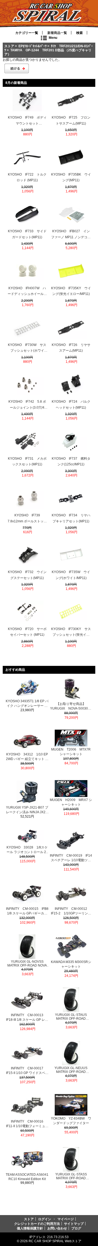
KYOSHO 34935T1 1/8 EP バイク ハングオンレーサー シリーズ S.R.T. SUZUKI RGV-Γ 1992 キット (27, 703)
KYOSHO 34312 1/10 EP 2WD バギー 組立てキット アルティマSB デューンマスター (27, 756)
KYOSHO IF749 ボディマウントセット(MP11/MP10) (27, 121)
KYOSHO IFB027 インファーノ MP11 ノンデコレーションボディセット (71, 234)
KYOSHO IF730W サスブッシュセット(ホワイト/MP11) (27, 348)
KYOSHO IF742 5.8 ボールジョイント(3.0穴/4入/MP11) (27, 405)
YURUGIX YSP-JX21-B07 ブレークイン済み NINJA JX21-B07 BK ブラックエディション (27, 810)
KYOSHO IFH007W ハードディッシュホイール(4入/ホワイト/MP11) (27, 291)
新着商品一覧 (57, 33)
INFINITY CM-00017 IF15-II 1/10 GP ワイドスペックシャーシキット (27, 1070)
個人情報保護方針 (30, 1228)
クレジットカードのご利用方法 (37, 1223)
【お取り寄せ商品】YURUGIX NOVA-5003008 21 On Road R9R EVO (71, 706)
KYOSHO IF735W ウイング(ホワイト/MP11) (71, 575)
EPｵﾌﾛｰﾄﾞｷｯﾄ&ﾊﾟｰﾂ (33, 46)
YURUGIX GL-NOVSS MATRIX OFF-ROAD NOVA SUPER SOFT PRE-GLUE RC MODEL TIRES (27, 963)
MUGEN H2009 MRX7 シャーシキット (71, 802)
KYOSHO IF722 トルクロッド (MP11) (27, 177)
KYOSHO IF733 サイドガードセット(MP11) (27, 234)
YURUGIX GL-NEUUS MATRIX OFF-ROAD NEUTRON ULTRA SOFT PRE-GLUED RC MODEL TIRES (71, 1070)
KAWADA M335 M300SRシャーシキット (71, 964)
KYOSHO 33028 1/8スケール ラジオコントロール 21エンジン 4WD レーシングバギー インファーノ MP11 (27, 850)
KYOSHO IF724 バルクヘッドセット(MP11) (71, 404)
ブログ (76, 1228)
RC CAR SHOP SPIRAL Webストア (55, 1241)
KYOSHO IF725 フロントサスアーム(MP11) (71, 120)
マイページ (65, 1219)
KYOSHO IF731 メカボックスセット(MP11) (27, 461)
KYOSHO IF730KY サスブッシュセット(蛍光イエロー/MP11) (71, 632)
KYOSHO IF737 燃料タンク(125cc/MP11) (71, 461)
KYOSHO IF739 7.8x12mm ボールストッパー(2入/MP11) (27, 518)
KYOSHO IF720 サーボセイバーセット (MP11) (27, 632)
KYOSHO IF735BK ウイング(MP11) (71, 177)
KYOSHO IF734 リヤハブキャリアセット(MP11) (71, 518)
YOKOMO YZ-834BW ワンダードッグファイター (71, 1121)
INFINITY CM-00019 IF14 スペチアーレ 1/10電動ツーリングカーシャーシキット (71, 858)
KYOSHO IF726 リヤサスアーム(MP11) (71, 348)
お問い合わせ (57, 1228)
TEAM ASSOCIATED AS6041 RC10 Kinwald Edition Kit (27, 1177)
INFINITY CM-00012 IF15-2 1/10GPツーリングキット (71, 911)
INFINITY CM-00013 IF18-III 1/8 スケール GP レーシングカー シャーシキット (27, 1017)
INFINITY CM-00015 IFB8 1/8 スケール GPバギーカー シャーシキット (27, 911)
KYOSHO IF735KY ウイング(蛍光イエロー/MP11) (71, 291)
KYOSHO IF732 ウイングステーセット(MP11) (27, 575)
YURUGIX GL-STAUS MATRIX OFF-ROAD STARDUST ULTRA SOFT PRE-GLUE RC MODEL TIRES (71, 1017)
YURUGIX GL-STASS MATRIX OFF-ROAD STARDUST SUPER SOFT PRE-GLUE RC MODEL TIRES (70, 1176)
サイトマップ (74, 1223)
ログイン (44, 1219)
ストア (9, 46)
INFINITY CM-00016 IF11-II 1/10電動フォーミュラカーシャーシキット (27, 1124)
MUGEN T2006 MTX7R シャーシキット (71, 752)
